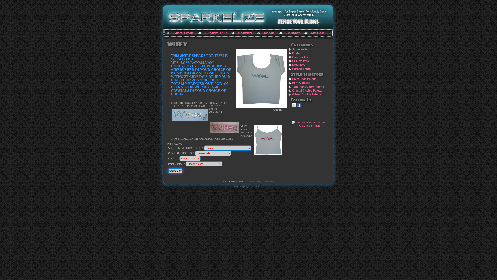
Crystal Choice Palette (307, 90)
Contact (293, 33)
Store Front (183, 33)
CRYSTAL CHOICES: (181, 153)
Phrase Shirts (301, 68)
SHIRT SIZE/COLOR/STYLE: (185, 148)
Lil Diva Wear (301, 61)
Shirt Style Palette (304, 78)
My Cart (317, 33)
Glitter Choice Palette (306, 94)
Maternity (298, 64)
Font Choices (301, 82)
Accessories (300, 49)
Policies (245, 33)
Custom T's (300, 57)
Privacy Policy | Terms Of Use (262, 182)
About (268, 33)
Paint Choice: (176, 163)
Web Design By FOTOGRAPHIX (248, 187)
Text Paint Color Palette (308, 86)
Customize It (216, 33)
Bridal (296, 53)
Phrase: (173, 158)
